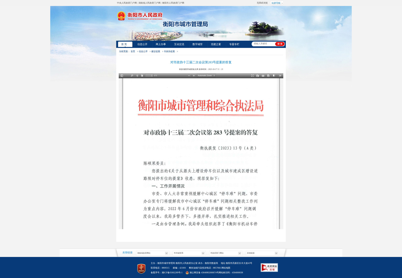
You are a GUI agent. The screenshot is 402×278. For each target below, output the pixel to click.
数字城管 (198, 44)
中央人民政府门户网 (127, 3)
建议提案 (155, 51)
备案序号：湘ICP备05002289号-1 (166, 272)
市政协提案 (169, 51)
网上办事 (161, 44)
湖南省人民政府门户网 (149, 3)
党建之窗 (216, 44)
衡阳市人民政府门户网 (173, 3)
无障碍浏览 (262, 3)
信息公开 (142, 44)
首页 (133, 51)
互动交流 (179, 44)
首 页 (124, 44)
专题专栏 (234, 44)
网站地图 (225, 268)
